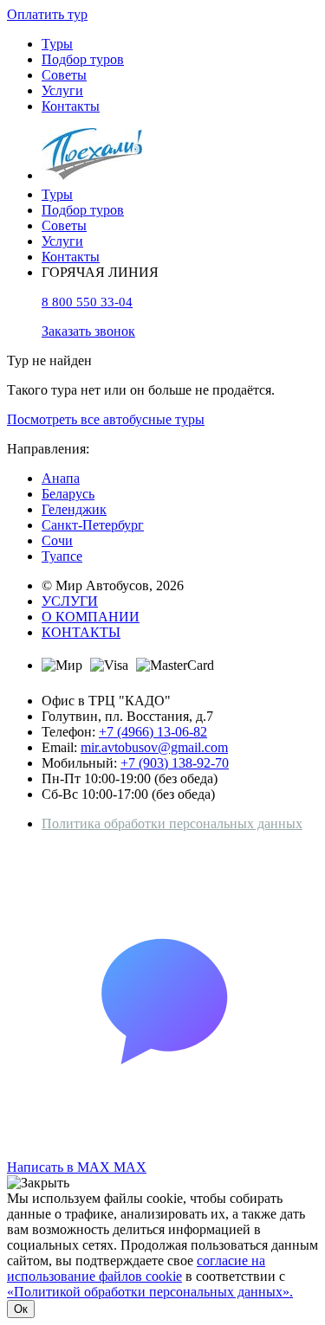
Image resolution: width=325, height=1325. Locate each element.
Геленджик (74, 509)
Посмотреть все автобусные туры (106, 419)
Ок (21, 1308)
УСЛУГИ (70, 601)
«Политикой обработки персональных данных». (150, 1291)
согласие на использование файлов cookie (136, 1268)
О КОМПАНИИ (91, 616)
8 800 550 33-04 (87, 302)
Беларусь (68, 493)
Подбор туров (83, 59)
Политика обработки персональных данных (172, 823)
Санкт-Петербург (93, 525)
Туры (57, 43)
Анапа (61, 478)
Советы (64, 75)
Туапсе (62, 556)
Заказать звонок (88, 331)
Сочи (57, 540)
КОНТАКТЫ (81, 632)
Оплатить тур (47, 14)
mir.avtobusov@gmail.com (154, 747)
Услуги (62, 90)
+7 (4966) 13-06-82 (153, 731)
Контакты (71, 106)
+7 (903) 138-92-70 (174, 763)
